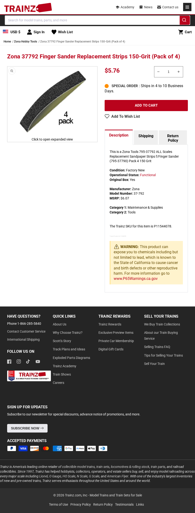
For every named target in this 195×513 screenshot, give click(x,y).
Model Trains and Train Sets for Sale (116, 495)
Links (140, 504)
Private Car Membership (116, 341)
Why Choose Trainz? (68, 332)
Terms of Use (58, 504)
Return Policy (173, 138)
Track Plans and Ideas (69, 349)
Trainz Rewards (109, 324)
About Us (59, 324)
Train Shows (62, 374)
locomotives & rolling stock (130, 467)
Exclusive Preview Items (115, 332)
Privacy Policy (80, 504)
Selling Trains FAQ (157, 347)
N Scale (82, 476)
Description (118, 135)
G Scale (94, 476)
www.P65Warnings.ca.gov (136, 278)
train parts (158, 467)
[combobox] (97, 20)
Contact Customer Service (26, 331)
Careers (58, 383)
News (148, 7)
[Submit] (185, 21)
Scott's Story (62, 341)
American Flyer (117, 476)
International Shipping (23, 339)
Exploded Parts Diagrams (71, 358)
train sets (102, 467)
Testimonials (124, 504)
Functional (148, 175)
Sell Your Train (154, 364)
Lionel (43, 476)
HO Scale (69, 476)
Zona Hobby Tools (25, 41)
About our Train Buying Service (161, 335)
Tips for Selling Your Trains (163, 355)
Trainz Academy (64, 366)
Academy (127, 7)
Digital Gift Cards (110, 349)
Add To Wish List (125, 116)
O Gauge (55, 476)
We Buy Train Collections (162, 324)
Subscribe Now (25, 428)
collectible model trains (78, 467)
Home (7, 41)
